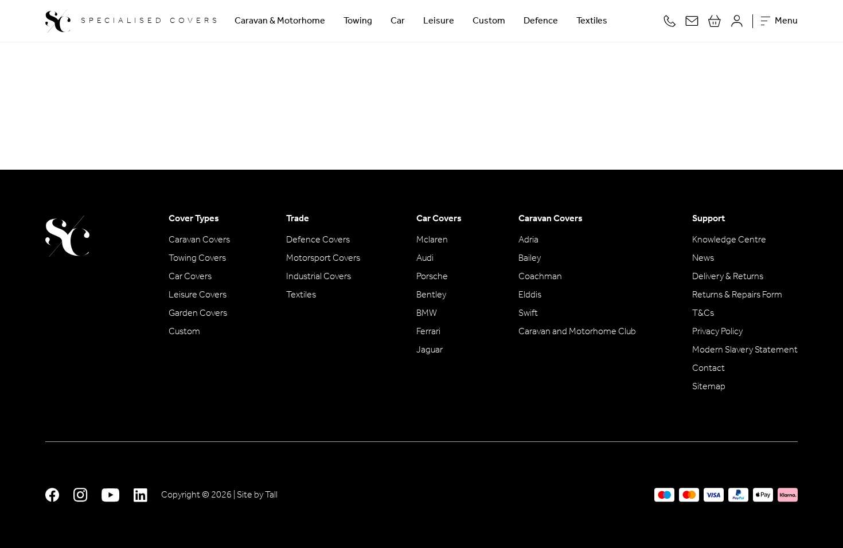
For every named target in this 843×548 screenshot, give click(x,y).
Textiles (591, 21)
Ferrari (428, 331)
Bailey (529, 258)
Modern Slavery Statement (745, 350)
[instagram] (80, 495)
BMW (426, 313)
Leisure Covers (198, 295)
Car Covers (190, 276)
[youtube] (111, 495)
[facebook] (52, 495)
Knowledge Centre (729, 240)
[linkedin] (140, 495)
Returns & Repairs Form (737, 295)
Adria (528, 240)
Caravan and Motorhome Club (577, 331)
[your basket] (714, 21)
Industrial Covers (318, 276)
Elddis (529, 295)
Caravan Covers (199, 240)
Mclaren (432, 240)
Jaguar (429, 350)
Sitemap (708, 387)
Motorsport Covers (323, 258)
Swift (528, 313)
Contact (708, 368)
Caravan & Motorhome (280, 21)
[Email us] (691, 21)
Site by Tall (257, 495)
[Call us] (670, 21)
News (703, 258)
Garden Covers (198, 313)
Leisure (438, 21)
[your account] (737, 21)
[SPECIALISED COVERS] (67, 236)
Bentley (431, 295)
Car (398, 21)
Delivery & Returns (727, 276)
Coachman (540, 276)
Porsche (432, 276)
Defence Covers (318, 240)
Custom (489, 21)
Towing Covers (197, 258)
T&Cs (703, 313)
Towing (358, 21)
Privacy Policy (717, 331)
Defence (541, 21)
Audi (425, 258)
